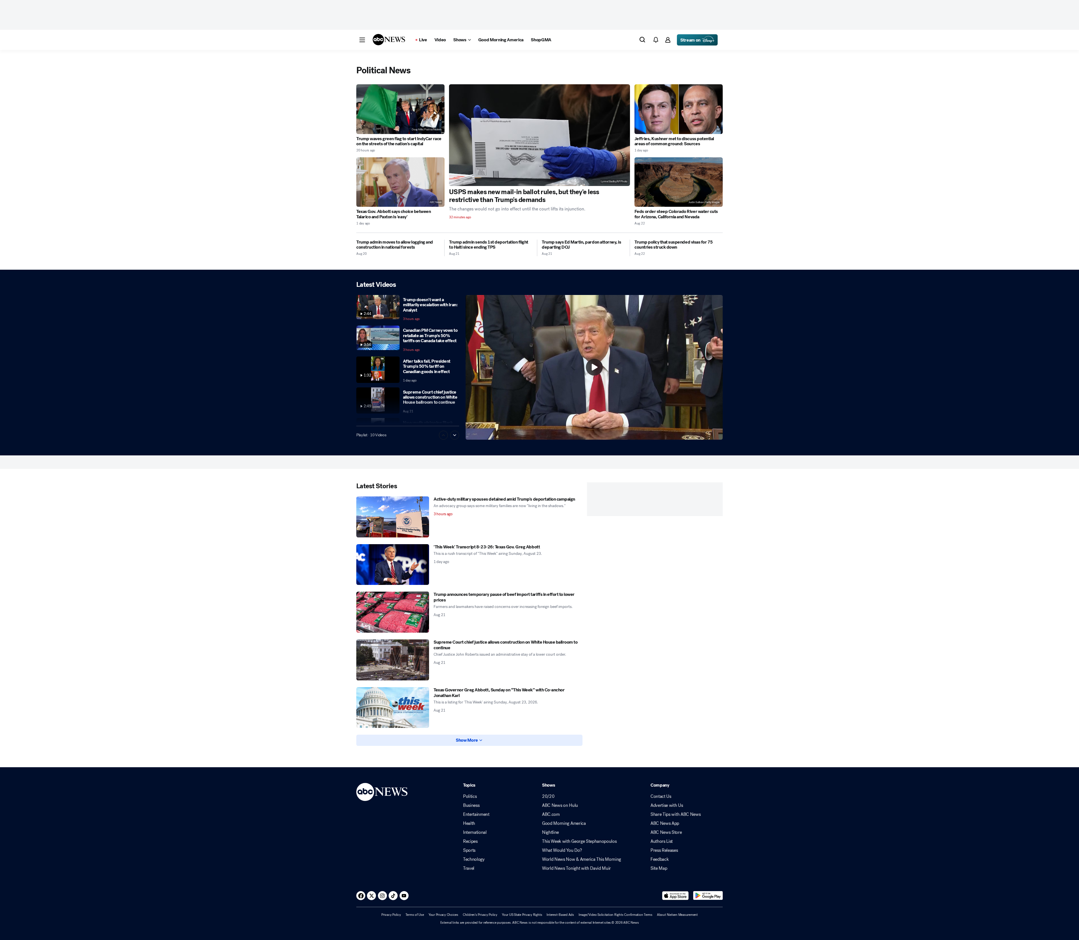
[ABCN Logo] (389, 39)
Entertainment (476, 814)
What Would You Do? (562, 850)
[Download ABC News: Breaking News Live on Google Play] (708, 895)
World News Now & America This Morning (581, 859)
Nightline (550, 832)
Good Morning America (564, 823)
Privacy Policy (391, 914)
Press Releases (664, 850)
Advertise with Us (666, 805)
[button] (362, 40)
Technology (474, 859)
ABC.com (551, 814)
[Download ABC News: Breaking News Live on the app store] (675, 895)
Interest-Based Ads (560, 914)
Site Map (658, 868)
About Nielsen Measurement (677, 914)
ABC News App (664, 823)
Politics (470, 796)
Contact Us (660, 796)
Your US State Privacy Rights (522, 914)
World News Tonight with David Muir (576, 868)
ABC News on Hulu (560, 805)
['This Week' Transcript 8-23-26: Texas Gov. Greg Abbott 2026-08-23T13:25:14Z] (392, 564)
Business (471, 805)
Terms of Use (414, 914)
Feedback (659, 859)
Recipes (470, 841)
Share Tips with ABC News (675, 814)
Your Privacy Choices (443, 914)
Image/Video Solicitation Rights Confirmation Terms (615, 914)
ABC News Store (666, 832)
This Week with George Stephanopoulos (579, 841)
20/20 (548, 796)
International (475, 832)
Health (469, 823)
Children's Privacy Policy (480, 914)
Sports (469, 850)
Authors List (661, 841)
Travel (468, 868)
